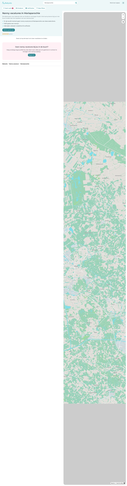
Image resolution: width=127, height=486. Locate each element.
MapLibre (113, 483)
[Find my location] (123, 21)
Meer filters (41, 8)
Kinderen (20, 8)
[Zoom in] (123, 14)
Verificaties (30, 8)
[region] (94, 248)
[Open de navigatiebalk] (123, 2)
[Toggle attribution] (124, 483)
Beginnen (32, 55)
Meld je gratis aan (8, 30)
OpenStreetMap (119, 483)
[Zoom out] (123, 17)
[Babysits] (7, 3)
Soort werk (9, 8)
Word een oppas (115, 3)
